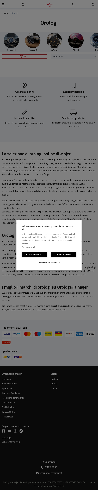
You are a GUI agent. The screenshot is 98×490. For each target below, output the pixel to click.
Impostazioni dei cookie (49, 262)
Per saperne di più (28, 247)
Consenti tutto (34, 254)
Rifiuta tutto (64, 254)
